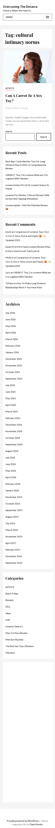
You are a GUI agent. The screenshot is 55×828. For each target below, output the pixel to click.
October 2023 (12, 503)
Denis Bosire (36, 824)
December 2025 (13, 358)
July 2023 (10, 523)
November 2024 (13, 431)
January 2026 (12, 352)
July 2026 (10, 312)
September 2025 (13, 378)
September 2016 (13, 562)
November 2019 (13, 536)
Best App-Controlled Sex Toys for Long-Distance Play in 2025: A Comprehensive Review (25, 165)
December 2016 (13, 556)
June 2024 (10, 464)
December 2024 (13, 424)
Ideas (8, 613)
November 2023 (13, 497)
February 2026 (12, 345)
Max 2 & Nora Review (16, 633)
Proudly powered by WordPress (23, 820)
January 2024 (12, 490)
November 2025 (13, 365)
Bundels (9, 600)
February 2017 (12, 549)
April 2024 (10, 477)
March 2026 (11, 339)
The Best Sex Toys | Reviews (19, 646)
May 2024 (10, 470)
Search (43, 136)
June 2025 (10, 391)
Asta (25, 108)
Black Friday (11, 593)
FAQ (7, 606)
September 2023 (13, 510)
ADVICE (9, 88)
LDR (7, 619)
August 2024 (11, 451)
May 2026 (10, 326)
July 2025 (10, 385)
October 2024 (12, 437)
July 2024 (10, 457)
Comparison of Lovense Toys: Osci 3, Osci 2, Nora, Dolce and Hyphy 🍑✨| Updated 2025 (27, 236)
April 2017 (10, 543)
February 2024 (12, 483)
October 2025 (12, 372)
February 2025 (12, 418)
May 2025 (10, 398)
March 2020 (11, 529)
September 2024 (13, 444)
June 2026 (10, 319)
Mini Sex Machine (14, 639)
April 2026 (10, 332)
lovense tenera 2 (14, 626)
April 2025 (10, 404)
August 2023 (11, 516)
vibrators (10, 652)
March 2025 (11, 411)
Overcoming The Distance (20, 6)
